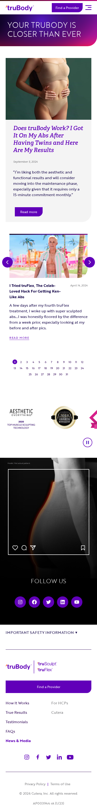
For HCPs (59, 703)
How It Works (17, 703)
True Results (16, 712)
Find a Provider (67, 7)
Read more (28, 211)
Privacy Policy (35, 783)
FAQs (10, 731)
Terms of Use (60, 783)
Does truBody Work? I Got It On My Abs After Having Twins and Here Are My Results (48, 139)
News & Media (18, 740)
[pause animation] (87, 442)
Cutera (57, 712)
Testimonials (17, 722)
